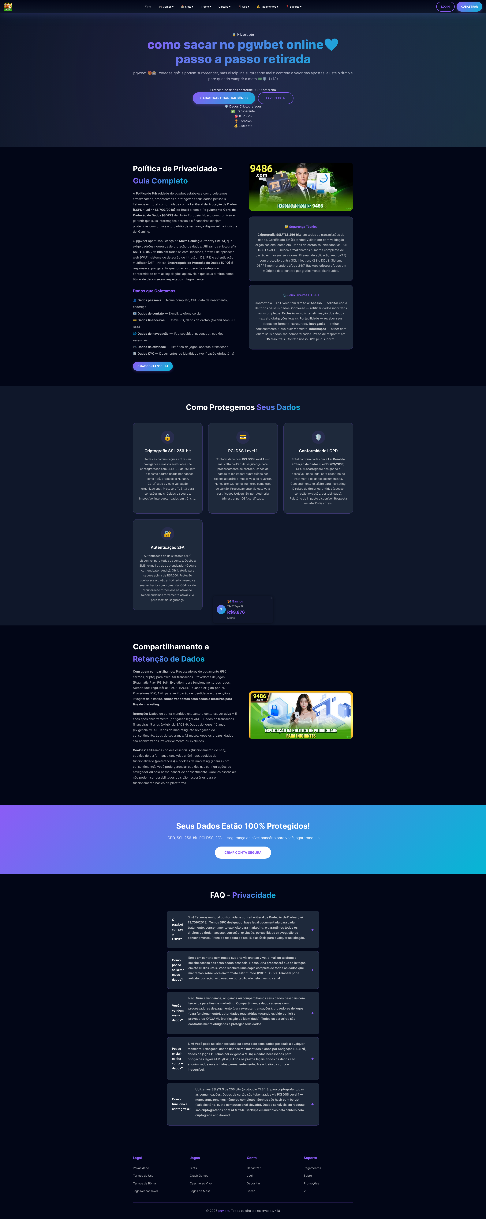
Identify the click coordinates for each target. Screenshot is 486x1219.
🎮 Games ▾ (166, 6)
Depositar (253, 1183)
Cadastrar (469, 6)
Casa (148, 6)
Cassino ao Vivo (201, 1183)
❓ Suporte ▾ (293, 6)
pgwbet (223, 1211)
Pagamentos (312, 1168)
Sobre (308, 1175)
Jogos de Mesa (200, 1191)
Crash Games (199, 1175)
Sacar (251, 1191)
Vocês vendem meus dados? (238, 1011)
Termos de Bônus (145, 1183)
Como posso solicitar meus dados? (239, 968)
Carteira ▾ (224, 6)
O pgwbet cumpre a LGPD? (238, 928)
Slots (193, 1168)
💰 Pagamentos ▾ (267, 6)
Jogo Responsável (145, 1191)
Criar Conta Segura (152, 366)
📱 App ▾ (243, 6)
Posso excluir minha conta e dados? (239, 1056)
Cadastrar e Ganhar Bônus (224, 98)
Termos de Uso (143, 1175)
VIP (306, 1191)
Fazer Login (276, 98)
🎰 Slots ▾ (187, 6)
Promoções (311, 1183)
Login (445, 6)
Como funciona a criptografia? (238, 1102)
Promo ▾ (206, 6)
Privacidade (141, 1168)
